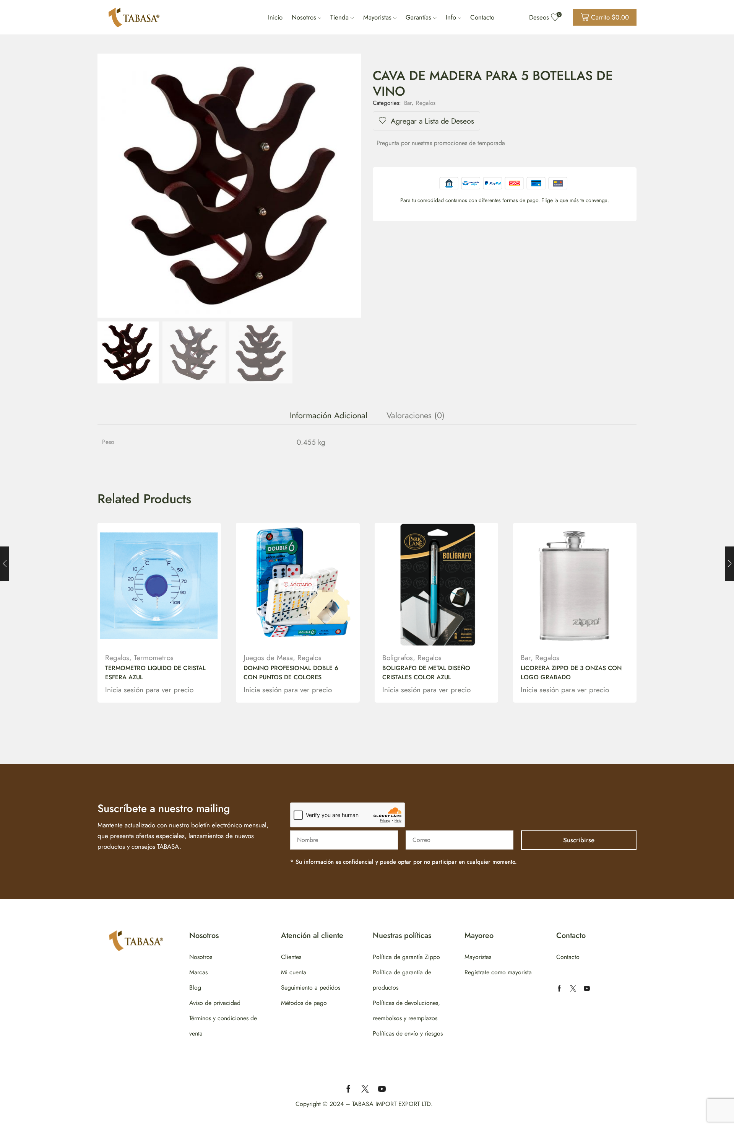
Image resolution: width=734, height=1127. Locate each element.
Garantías (418, 17)
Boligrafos (397, 657)
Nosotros (304, 17)
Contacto (482, 17)
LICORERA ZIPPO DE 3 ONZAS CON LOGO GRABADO (571, 673)
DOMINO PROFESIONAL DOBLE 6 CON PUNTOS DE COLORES (291, 673)
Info (451, 17)
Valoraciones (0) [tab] (415, 415)
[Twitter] (573, 988)
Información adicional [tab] (328, 415)
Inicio (275, 17)
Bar (407, 103)
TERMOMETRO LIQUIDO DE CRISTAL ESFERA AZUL (155, 673)
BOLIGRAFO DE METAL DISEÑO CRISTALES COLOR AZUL (426, 673)
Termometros (154, 657)
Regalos (425, 103)
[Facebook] (559, 988)
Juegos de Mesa (268, 657)
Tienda (339, 17)
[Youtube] (587, 988)
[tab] (328, 415)
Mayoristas (377, 17)
